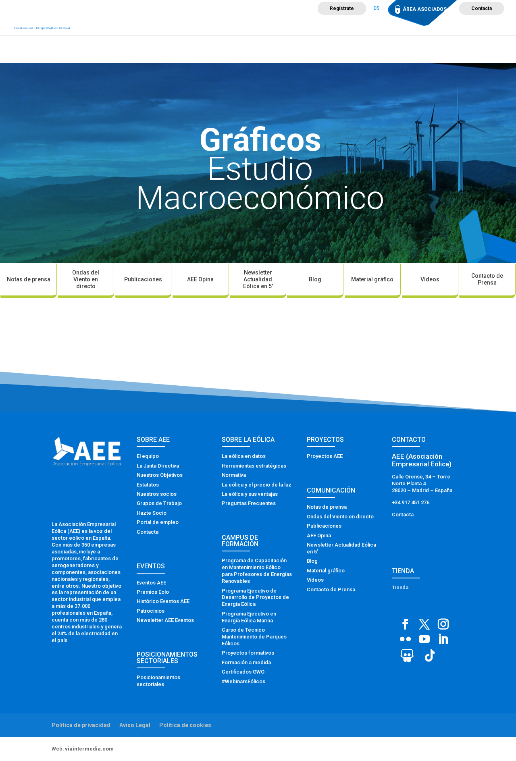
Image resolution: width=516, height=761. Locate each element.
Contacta (481, 8)
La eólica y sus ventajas (250, 494)
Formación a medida (246, 662)
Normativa (234, 475)
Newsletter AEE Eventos (165, 620)
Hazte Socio (151, 513)
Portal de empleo (158, 522)
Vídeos (429, 279)
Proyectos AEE (325, 456)
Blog (315, 279)
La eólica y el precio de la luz (256, 485)
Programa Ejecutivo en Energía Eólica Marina (249, 617)
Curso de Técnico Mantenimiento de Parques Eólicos (254, 637)
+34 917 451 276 (410, 502)
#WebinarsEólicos (243, 681)
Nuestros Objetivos (160, 475)
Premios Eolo (153, 592)
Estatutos (148, 485)
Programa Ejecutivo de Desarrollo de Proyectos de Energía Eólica (255, 597)
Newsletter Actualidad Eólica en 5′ (258, 279)
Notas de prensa (28, 279)
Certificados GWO (243, 672)
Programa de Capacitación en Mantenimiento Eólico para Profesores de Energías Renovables (257, 570)
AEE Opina (200, 279)
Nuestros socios (157, 494)
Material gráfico (372, 279)
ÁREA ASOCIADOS (425, 9)
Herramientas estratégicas (254, 466)
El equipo (148, 456)
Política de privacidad (81, 725)
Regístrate (342, 8)
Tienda (400, 587)
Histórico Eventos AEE (163, 601)
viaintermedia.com (89, 749)
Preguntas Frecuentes (249, 503)
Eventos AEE (151, 583)
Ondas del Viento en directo (85, 279)
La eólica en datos (244, 456)
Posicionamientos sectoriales (158, 680)
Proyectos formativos (248, 653)
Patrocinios (150, 611)
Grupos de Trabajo (159, 503)
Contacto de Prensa (487, 279)
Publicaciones (143, 279)
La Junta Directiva (158, 466)
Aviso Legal (134, 725)
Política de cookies (185, 725)
